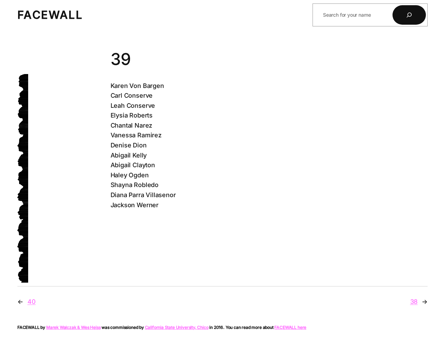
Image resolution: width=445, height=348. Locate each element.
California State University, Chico (177, 327)
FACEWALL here (290, 327)
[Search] (409, 15)
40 (31, 301)
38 (414, 301)
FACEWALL (50, 15)
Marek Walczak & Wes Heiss (73, 327)
